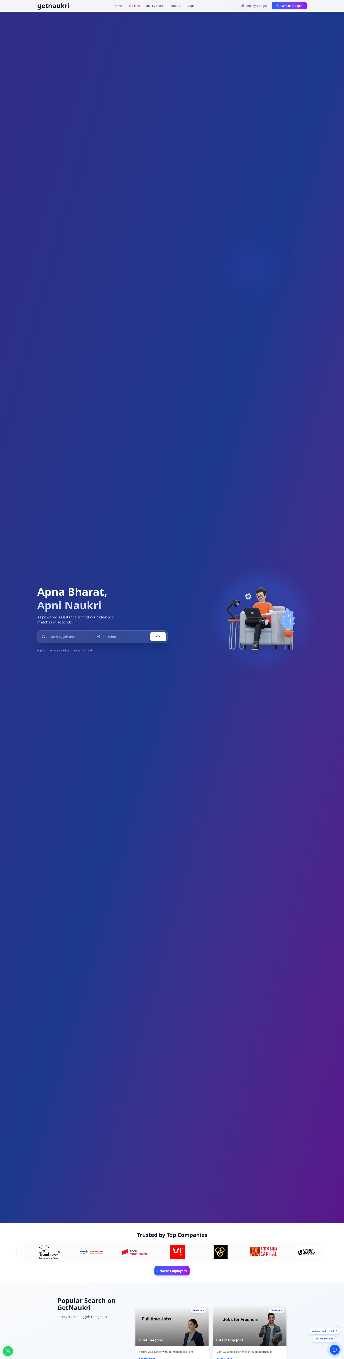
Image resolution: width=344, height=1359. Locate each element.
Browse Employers (172, 1271)
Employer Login (256, 6)
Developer (65, 650)
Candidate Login (291, 6)
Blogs (190, 6)
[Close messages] (337, 1325)
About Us (175, 6)
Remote (53, 650)
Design (77, 650)
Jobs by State (154, 6)
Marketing (89, 650)
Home (118, 6)
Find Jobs (134, 6)
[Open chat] (335, 1350)
